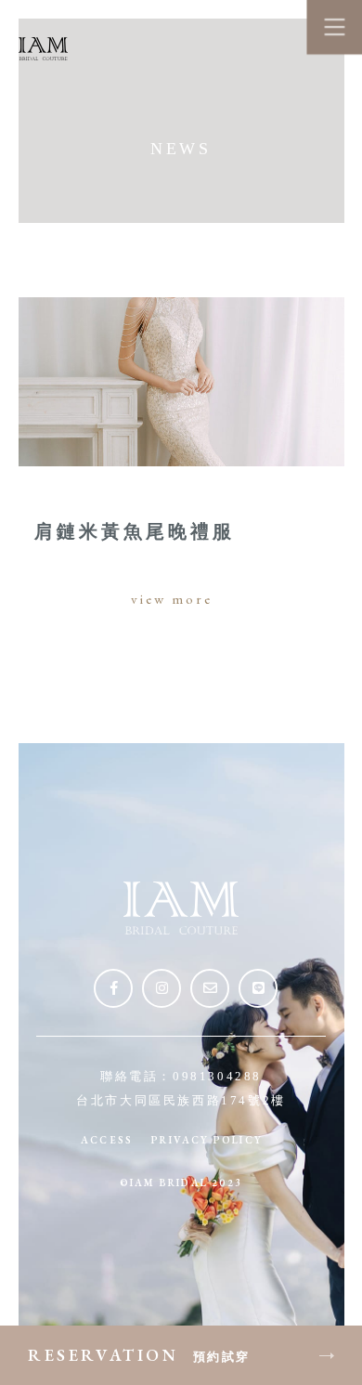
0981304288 (217, 1076)
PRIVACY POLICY (207, 1139)
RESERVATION (139, 1354)
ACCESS (107, 1139)
